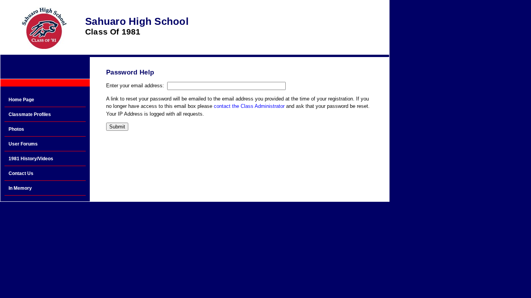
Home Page (21, 99)
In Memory (20, 188)
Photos (16, 129)
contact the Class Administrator (249, 106)
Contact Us (21, 173)
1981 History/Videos (31, 158)
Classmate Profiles (30, 114)
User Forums (23, 144)
